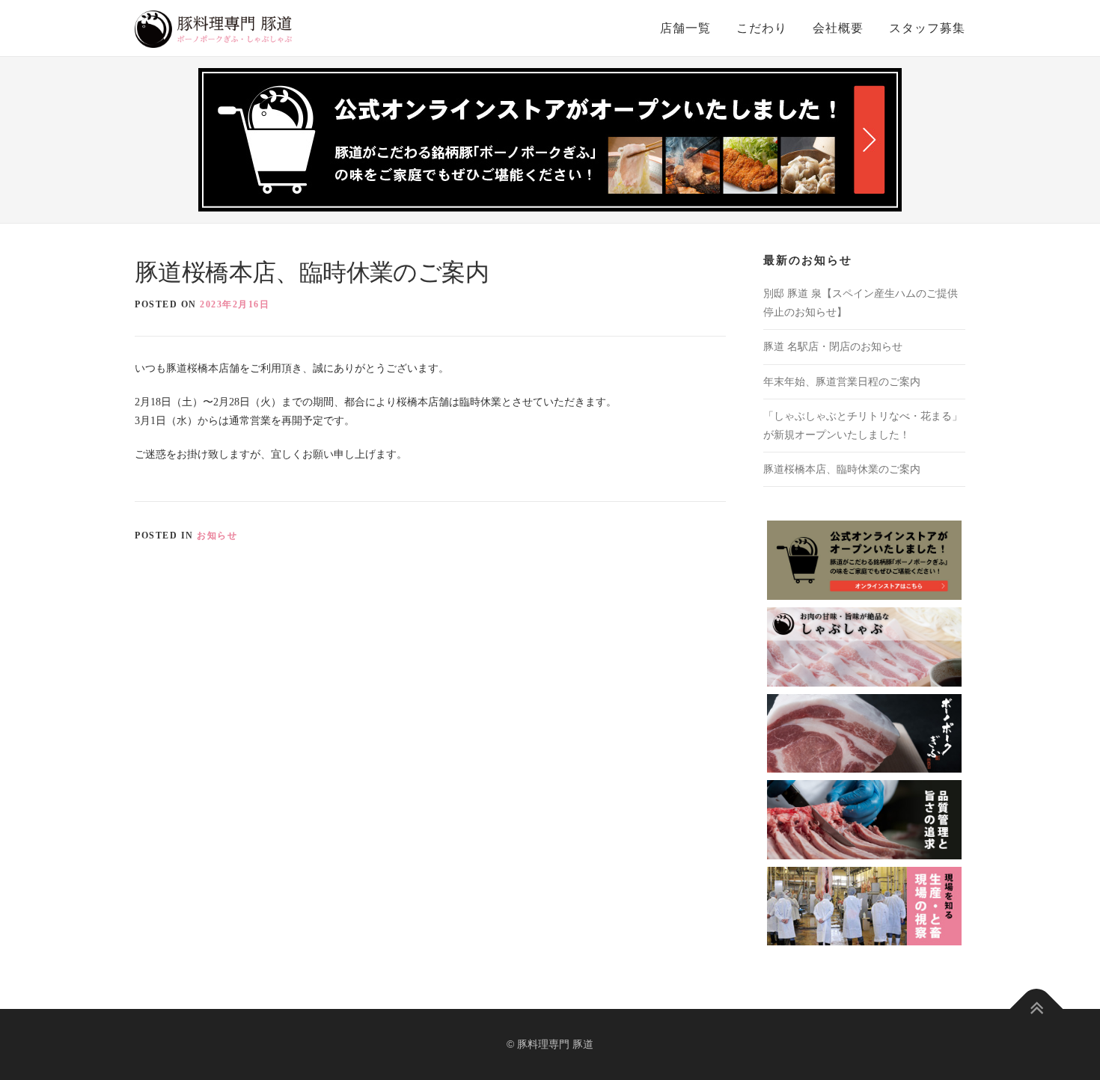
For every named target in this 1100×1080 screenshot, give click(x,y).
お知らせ (217, 535)
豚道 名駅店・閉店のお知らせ (832, 346)
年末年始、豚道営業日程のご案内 (841, 381)
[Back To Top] (1036, 1009)
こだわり (761, 28)
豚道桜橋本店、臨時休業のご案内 (841, 469)
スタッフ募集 (927, 28)
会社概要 (838, 28)
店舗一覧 (685, 28)
